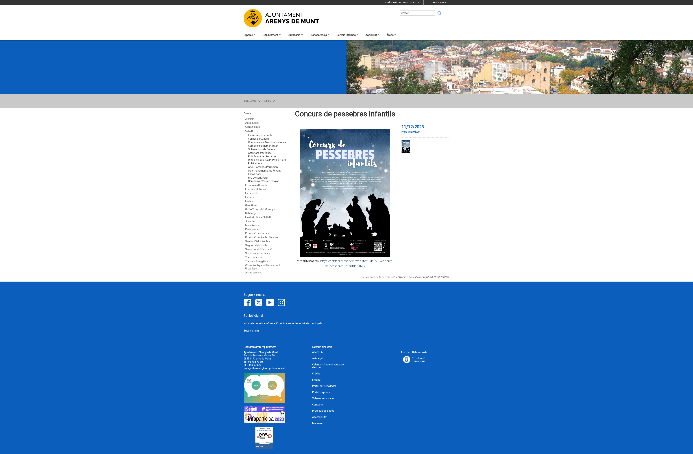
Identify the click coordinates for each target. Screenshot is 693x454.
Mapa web (318, 423)
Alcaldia (249, 118)
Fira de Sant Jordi (258, 177)
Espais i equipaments (260, 135)
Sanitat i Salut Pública (257, 241)
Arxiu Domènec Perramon (263, 167)
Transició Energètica (256, 261)
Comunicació (252, 126)
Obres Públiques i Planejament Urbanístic (262, 267)
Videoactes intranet (323, 398)
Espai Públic (252, 193)
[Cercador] (438, 13)
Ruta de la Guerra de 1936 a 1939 (267, 160)
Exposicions (254, 174)
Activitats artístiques (260, 153)
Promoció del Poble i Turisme (261, 237)
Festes (249, 201)
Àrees (390, 35)
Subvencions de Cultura (261, 149)
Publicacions (255, 163)
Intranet (316, 379)
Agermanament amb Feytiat (264, 170)
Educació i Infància (255, 189)
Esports (249, 197)
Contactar (318, 404)
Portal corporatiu (321, 392)
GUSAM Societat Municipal (260, 209)
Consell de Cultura (258, 138)
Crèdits (316, 373)
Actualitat (371, 35)
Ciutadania (294, 35)
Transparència (318, 35)
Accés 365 (318, 352)
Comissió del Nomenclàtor (263, 145)
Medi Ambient (253, 225)
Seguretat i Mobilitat (256, 245)
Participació (252, 229)
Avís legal (317, 358)
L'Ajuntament (270, 35)
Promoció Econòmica (257, 233)
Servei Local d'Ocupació (258, 249)
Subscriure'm (251, 330)
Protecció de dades (323, 410)
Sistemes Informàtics (257, 253)
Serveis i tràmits (346, 35)
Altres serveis (253, 272)
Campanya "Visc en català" (263, 181)
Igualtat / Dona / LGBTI (258, 217)
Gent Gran (251, 205)
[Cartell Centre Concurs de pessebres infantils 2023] (406, 146)
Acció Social (252, 122)
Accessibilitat (319, 417)
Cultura (267, 101)
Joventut (250, 221)
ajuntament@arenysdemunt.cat (266, 368)
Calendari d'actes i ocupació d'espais (328, 366)
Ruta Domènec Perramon (262, 156)
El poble (248, 35)
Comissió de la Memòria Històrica (267, 142)
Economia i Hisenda (256, 185)
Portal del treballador (324, 386)
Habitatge (250, 213)
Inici (246, 101)
